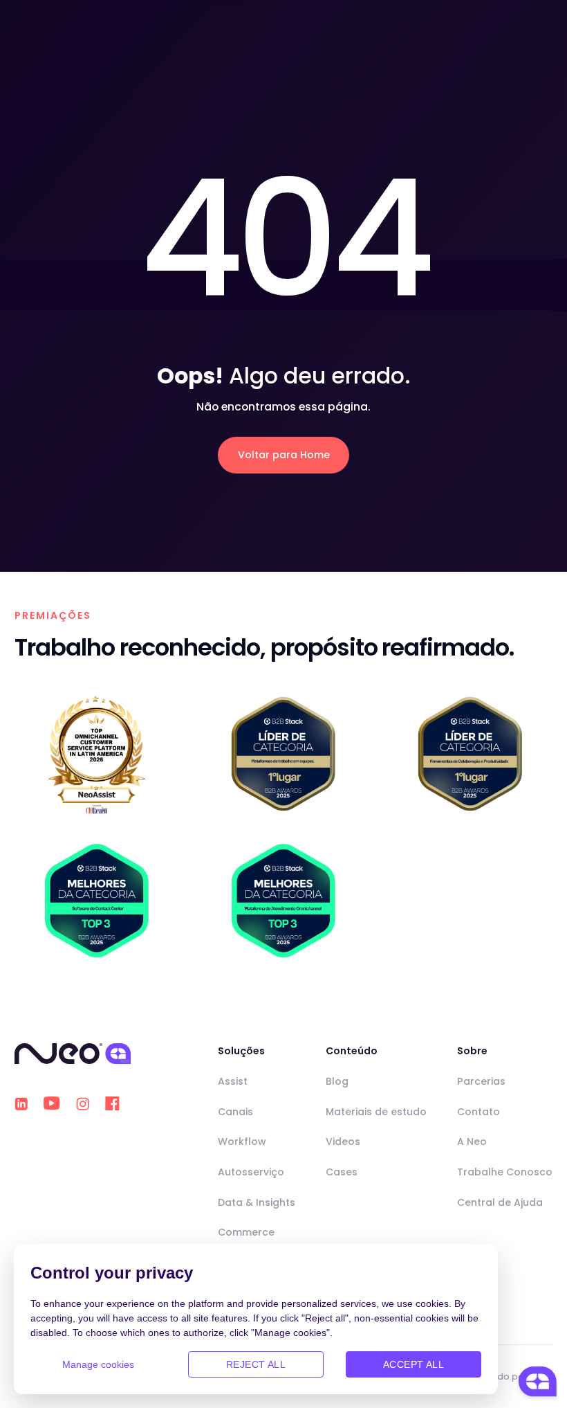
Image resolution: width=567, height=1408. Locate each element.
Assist (233, 1081)
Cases (341, 1172)
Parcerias (481, 1081)
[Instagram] (82, 1103)
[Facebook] (112, 1103)
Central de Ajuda (500, 1202)
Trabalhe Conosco (504, 1172)
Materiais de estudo (376, 1112)
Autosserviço (251, 1172)
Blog (337, 1081)
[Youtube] (52, 1103)
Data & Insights (256, 1202)
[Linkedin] (21, 1103)
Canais (235, 1112)
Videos (343, 1141)
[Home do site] (73, 1053)
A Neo (472, 1141)
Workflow (242, 1141)
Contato (478, 1112)
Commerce (246, 1232)
